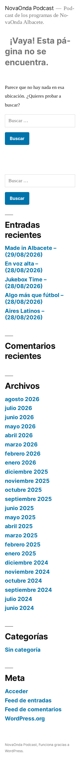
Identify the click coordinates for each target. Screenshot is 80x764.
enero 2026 (20, 462)
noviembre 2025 (27, 480)
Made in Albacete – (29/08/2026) (30, 251)
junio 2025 (19, 508)
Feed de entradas (28, 700)
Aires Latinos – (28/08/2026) (24, 314)
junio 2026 (19, 417)
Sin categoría (22, 649)
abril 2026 (19, 435)
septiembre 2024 (28, 589)
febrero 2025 (22, 544)
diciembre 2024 (26, 562)
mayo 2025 (20, 517)
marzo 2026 (21, 444)
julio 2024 (18, 599)
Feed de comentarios (33, 709)
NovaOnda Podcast (29, 8)
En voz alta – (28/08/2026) (24, 267)
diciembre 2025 (26, 471)
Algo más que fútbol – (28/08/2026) (34, 298)
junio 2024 (19, 608)
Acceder (16, 691)
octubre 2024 (23, 580)
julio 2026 (18, 408)
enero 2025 (20, 553)
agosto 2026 (22, 399)
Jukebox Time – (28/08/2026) (25, 282)
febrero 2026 (22, 453)
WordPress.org (25, 718)
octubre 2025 (23, 489)
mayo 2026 (20, 426)
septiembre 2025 (28, 499)
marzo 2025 (21, 535)
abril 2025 (19, 526)
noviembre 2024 (27, 571)
